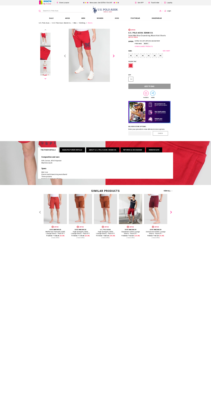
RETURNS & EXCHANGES (132, 150)
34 (143, 55)
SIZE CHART (166, 51)
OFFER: (131, 41)
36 (148, 55)
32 (137, 55)
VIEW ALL (167, 191)
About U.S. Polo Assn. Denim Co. (103, 150)
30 (131, 55)
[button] (130, 65)
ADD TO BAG (149, 86)
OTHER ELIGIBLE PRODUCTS (144, 46)
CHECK (160, 133)
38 (154, 55)
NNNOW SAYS (154, 150)
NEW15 (146, 43)
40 (160, 55)
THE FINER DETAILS (48, 150)
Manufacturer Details (72, 150)
